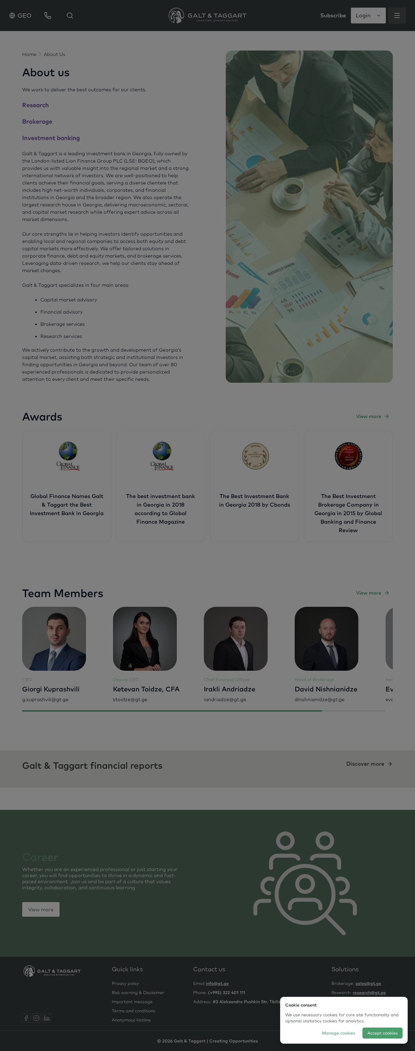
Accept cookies (382, 1033)
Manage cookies (338, 1033)
